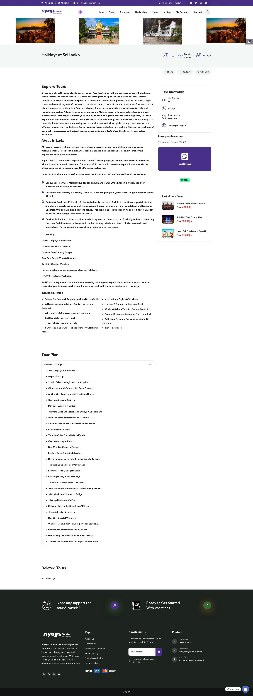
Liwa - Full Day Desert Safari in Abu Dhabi (192, 231)
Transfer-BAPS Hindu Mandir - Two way (192, 203)
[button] (249, 31)
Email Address (184, 648)
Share (170, 72)
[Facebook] (191, 3)
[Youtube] (59, 674)
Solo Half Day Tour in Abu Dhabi (189, 217)
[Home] (52, 12)
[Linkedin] (54, 674)
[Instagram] (201, 3)
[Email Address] (174, 650)
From (179, 207)
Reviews (186, 72)
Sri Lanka (172, 118)
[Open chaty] (245, 689)
